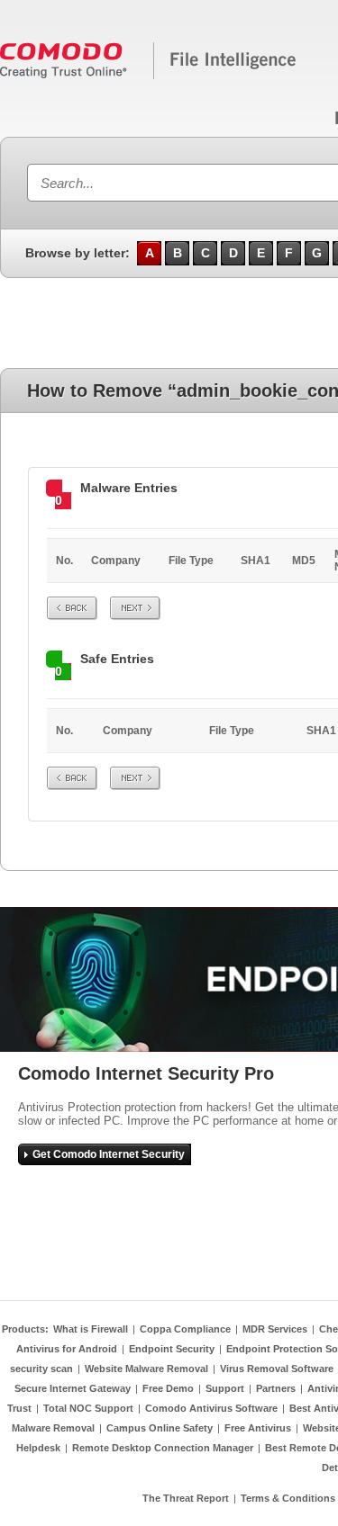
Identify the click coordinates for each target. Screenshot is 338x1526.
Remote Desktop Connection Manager (162, 1447)
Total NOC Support (88, 1408)
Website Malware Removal (146, 1368)
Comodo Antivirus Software (211, 1408)
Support (225, 1388)
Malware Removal (53, 1428)
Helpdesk (38, 1447)
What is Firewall (90, 1329)
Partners (276, 1388)
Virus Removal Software (276, 1368)
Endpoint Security (172, 1348)
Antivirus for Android (66, 1348)
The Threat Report (185, 1498)
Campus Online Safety (159, 1428)
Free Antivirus (257, 1428)
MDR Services (274, 1329)
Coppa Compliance (185, 1329)
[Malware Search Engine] (148, 75)
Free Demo (168, 1388)
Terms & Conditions (288, 1498)
